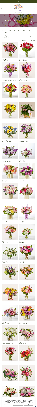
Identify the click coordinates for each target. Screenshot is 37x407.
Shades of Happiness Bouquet (24, 323)
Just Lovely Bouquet (22, 100)
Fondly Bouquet (21, 242)
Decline (28, 404)
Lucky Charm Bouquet (6, 303)
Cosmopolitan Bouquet (23, 363)
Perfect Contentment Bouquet (24, 282)
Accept (18, 404)
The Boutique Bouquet (22, 181)
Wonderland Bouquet (6, 323)
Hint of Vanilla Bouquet (6, 262)
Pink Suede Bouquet (22, 343)
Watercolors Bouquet (6, 222)
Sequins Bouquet (5, 60)
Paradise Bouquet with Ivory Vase (8, 181)
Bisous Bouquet (21, 303)
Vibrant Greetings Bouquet (6, 100)
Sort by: (20, 40)
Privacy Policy (31, 402)
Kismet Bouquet (5, 363)
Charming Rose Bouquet (23, 60)
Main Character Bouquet (23, 80)
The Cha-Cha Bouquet (22, 262)
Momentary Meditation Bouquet (7, 343)
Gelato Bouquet (5, 242)
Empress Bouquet (22, 161)
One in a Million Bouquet (6, 161)
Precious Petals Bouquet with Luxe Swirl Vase (10, 80)
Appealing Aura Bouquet (6, 282)
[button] (2, 8)
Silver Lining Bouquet (22, 222)
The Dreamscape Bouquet (23, 141)
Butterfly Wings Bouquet (6, 141)
